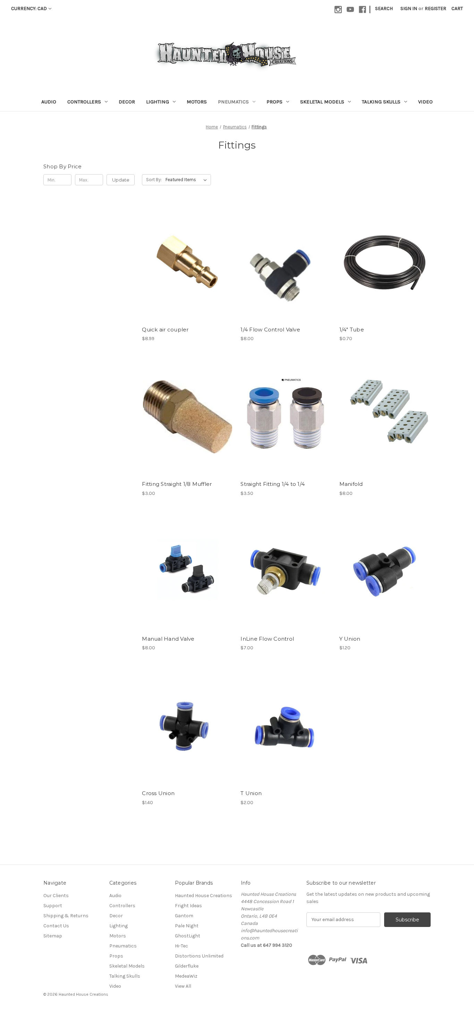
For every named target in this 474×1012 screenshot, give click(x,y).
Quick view (181, 250)
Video (425, 102)
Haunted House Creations (203, 896)
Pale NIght (186, 926)
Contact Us (56, 926)
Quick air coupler (165, 329)
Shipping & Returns (65, 916)
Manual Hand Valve (168, 638)
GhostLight (187, 936)
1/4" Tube (351, 329)
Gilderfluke (186, 966)
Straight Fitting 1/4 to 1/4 (272, 484)
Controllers (84, 102)
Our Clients (56, 896)
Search (384, 8)
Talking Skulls (381, 102)
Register (435, 8)
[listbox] (187, 180)
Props (274, 102)
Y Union (350, 638)
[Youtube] (350, 9)
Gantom (184, 916)
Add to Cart (286, 274)
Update (120, 180)
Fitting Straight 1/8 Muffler (177, 484)
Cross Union (158, 793)
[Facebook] (362, 9)
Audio (48, 102)
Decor (127, 102)
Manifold (351, 484)
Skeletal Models (322, 102)
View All (183, 986)
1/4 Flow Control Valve (270, 329)
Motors (197, 102)
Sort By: (154, 179)
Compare (185, 262)
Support (52, 906)
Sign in (408, 8)
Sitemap (52, 936)
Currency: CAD (29, 8)
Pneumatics (233, 102)
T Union (251, 793)
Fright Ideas (188, 906)
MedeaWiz (186, 976)
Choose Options (187, 274)
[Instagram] (338, 9)
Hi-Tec (181, 946)
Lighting (157, 102)
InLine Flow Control (267, 638)
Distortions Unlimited (199, 956)
